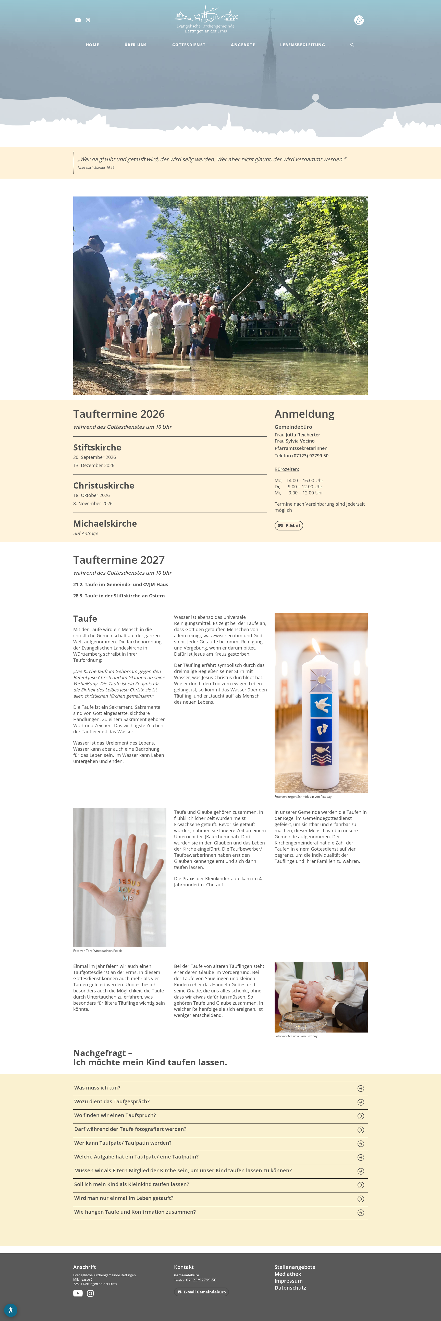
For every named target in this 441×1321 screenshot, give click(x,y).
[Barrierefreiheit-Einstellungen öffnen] (10, 1310)
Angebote (243, 44)
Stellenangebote (295, 1267)
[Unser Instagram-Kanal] (91, 1293)
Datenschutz (290, 1287)
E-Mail (292, 526)
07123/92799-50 (201, 1279)
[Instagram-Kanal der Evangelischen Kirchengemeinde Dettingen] (88, 19)
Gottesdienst (189, 44)
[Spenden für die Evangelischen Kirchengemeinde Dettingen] (360, 19)
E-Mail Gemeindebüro (204, 1291)
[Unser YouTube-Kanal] (77, 1293)
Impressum (289, 1280)
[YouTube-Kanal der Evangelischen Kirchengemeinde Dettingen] (77, 19)
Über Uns (136, 44)
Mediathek (288, 1273)
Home (92, 44)
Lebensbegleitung (302, 44)
